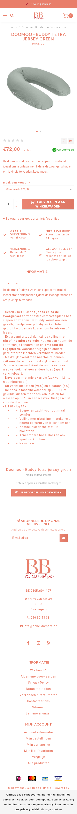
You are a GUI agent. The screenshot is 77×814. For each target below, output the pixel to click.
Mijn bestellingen (38, 738)
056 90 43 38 (40, 617)
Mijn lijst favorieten (38, 750)
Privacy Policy (38, 682)
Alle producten (38, 763)
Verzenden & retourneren (38, 695)
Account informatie (38, 732)
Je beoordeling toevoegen (40, 492)
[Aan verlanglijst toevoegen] (64, 141)
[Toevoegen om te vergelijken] (71, 141)
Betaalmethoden (38, 688)
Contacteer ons (38, 701)
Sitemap (38, 707)
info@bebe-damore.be (40, 626)
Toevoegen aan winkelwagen (50, 204)
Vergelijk (38, 757)
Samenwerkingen (39, 713)
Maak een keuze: (16, 182)
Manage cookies (52, 809)
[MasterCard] (32, 778)
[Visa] (58, 778)
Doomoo (38, 43)
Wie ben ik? (38, 670)
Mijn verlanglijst (38, 744)
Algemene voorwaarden (38, 676)
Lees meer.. (40, 171)
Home (13, 27)
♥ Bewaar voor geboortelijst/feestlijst (31, 218)
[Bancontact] (45, 778)
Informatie (36, 271)
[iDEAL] (19, 778)
